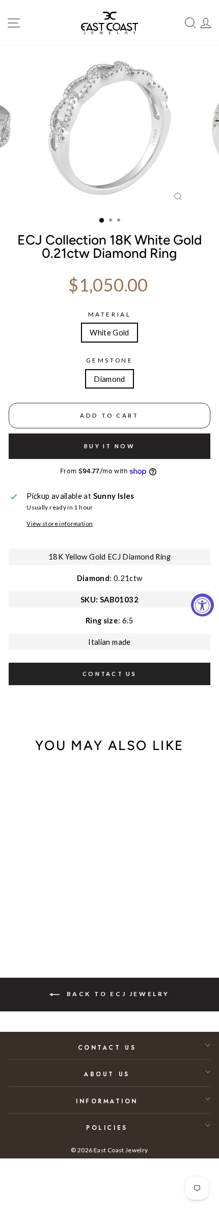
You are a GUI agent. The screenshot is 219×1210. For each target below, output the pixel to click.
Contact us (109, 673)
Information (107, 1101)
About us (106, 1074)
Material (109, 314)
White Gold (109, 332)
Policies (106, 1127)
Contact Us (107, 1047)
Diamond (109, 378)
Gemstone (109, 360)
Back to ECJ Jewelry (117, 994)
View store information (59, 523)
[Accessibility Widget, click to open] (202, 605)
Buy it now (109, 446)
